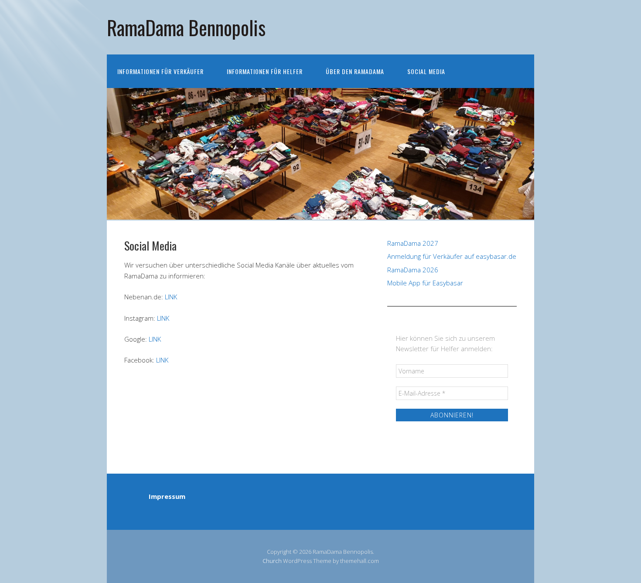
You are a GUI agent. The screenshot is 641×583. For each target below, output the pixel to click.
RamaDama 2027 (412, 243)
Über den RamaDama (355, 71)
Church (272, 561)
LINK (171, 296)
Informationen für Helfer (265, 71)
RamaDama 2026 (412, 269)
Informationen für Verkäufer (160, 71)
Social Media (426, 71)
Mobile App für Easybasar (425, 282)
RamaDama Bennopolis (186, 27)
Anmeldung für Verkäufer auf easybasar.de (451, 256)
